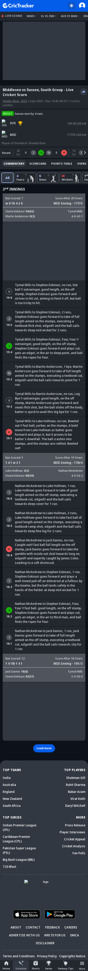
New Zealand (12, 798)
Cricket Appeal (74, 839)
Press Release (75, 825)
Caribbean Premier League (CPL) (16, 838)
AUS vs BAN (69, 16)
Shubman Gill (75, 778)
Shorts (36, 968)
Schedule (21, 968)
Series (48, 968)
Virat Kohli (77, 798)
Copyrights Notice (72, 956)
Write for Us (54, 935)
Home (6, 968)
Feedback (52, 927)
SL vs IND (47, 16)
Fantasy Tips (66, 968)
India (7, 778)
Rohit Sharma (75, 785)
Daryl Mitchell (75, 805)
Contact (33, 927)
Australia (9, 785)
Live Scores (13, 16)
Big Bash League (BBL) (19, 859)
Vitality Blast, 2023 (15, 101)
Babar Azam (76, 791)
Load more (44, 748)
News (30, 16)
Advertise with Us (24, 935)
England (9, 791)
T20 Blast (9, 866)
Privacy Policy (47, 956)
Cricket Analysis (73, 846)
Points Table (61, 163)
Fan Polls (78, 853)
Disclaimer (45, 943)
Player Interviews (72, 832)
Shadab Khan (37, 143)
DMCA (74, 935)
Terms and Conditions (19, 956)
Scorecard (37, 163)
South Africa (12, 805)
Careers (70, 927)
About (16, 927)
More (82, 968)
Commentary (14, 163)
